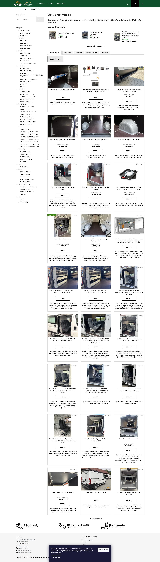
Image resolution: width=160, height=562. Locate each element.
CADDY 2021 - (25, 109)
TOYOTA (21, 38)
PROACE (23, 41)
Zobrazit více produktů (95, 46)
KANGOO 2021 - (25, 157)
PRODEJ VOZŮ (23, 202)
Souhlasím (103, 550)
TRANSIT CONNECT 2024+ (29, 139)
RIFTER (23, 86)
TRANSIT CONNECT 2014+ (29, 137)
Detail (62, 97)
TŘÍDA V (23, 194)
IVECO (20, 164)
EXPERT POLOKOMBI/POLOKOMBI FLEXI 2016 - (31, 75)
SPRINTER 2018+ (26, 189)
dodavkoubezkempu (25, 550)
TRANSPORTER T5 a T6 (28, 111)
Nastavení (56, 557)
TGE (21, 199)
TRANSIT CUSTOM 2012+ (29, 132)
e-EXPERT (23, 84)
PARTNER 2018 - (26, 81)
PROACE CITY (25, 43)
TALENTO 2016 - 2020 (28, 63)
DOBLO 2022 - (25, 61)
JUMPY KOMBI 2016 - (27, 94)
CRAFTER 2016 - (26, 124)
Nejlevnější (67, 52)
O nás (85, 542)
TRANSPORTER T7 (26, 114)
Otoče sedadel (25, 33)
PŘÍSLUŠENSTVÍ (24, 31)
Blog (84, 544)
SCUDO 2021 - (25, 56)
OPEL (20, 169)
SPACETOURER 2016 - (28, 99)
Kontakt (50, 3)
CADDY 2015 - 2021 (27, 106)
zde (60, 552)
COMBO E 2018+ (26, 177)
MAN (20, 197)
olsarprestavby (23, 546)
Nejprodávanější (91, 52)
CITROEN (21, 89)
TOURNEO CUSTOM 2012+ (29, 142)
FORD (20, 127)
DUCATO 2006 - (25, 53)
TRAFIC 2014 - (25, 154)
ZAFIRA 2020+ (25, 174)
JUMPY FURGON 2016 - (28, 96)
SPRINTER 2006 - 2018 (28, 187)
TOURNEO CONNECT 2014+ (30, 147)
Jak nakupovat (88, 540)
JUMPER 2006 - (25, 91)
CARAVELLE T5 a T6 (27, 116)
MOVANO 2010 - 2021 (27, 179)
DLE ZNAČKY (23, 36)
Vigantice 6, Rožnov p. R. (27, 539)
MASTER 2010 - (25, 152)
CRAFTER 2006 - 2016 (28, 122)
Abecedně (105, 52)
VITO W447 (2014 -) (27, 192)
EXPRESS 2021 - (26, 159)
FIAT (20, 51)
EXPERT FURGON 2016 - (29, 79)
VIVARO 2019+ (25, 172)
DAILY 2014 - (24, 167)
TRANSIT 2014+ (25, 129)
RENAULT (21, 149)
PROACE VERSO (26, 46)
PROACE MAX (25, 48)
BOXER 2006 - (25, 68)
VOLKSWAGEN (23, 104)
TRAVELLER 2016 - (27, 71)
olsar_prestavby (23, 548)
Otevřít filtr (55, 59)
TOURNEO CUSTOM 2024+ (29, 144)
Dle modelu (40, 3)
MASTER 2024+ (25, 162)
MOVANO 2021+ (25, 182)
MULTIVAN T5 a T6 (26, 119)
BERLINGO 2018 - (26, 101)
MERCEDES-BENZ (24, 184)
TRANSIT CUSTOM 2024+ (29, 134)
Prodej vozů (60, 3)
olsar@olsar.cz (23, 541)
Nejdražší (79, 52)
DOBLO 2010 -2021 (27, 58)
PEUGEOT (21, 66)
